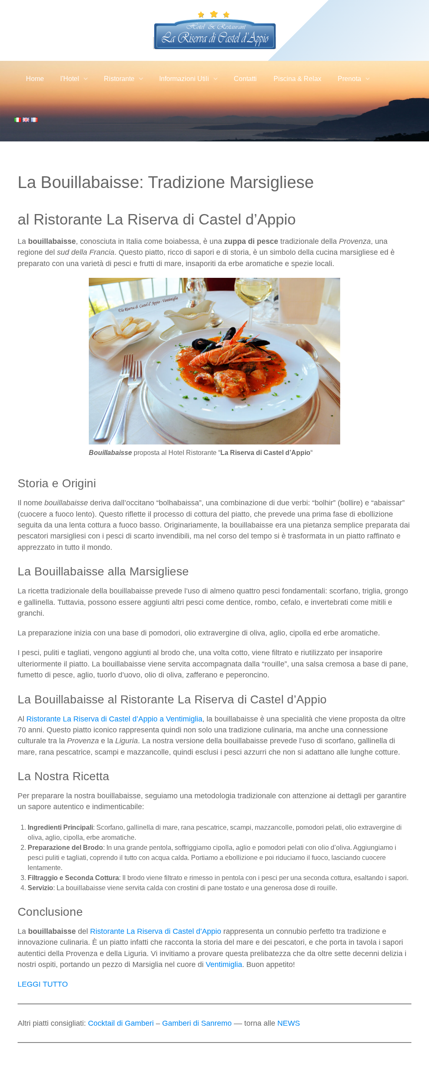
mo (226, 1023)
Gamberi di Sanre (191, 1023)
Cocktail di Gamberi (121, 1023)
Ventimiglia (224, 964)
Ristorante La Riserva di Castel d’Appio (155, 931)
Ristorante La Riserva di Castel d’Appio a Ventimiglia (114, 719)
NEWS (288, 1023)
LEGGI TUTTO (43, 984)
